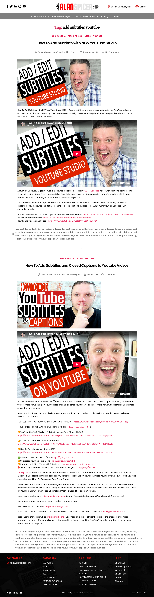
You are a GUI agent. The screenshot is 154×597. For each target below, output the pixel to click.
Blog (106, 16)
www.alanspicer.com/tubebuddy (77, 464)
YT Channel (120, 562)
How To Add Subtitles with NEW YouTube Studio (77, 43)
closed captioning (24, 232)
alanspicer (127, 229)
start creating (116, 235)
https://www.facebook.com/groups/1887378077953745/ (101, 421)
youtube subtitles (65, 238)
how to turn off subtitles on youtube (54, 541)
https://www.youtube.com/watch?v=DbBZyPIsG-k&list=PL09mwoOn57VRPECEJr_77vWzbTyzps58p (65, 435)
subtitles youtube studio (27, 238)
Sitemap (119, 581)
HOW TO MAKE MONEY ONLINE (92, 577)
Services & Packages (60, 16)
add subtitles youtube (70, 229)
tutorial (57, 547)
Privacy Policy (142, 593)
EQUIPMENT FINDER (87, 580)
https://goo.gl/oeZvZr (78, 427)
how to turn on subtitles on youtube (89, 541)
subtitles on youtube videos (40, 547)
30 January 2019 (90, 52)
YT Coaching (120, 573)
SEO (44, 573)
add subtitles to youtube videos (44, 229)
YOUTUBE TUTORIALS (52, 581)
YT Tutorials (120, 570)
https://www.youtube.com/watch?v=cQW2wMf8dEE (108, 214)
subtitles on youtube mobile (112, 544)
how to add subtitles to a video (78, 538)
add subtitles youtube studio (95, 229)
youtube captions (47, 238)
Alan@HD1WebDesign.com (55, 506)
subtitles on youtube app (57, 544)
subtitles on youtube (34, 544)
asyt (135, 229)
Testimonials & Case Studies (87, 16)
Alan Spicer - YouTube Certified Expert (59, 52)
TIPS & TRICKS (75, 36)
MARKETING (48, 562)
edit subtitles (111, 232)
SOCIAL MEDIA (59, 36)
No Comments (112, 52)
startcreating (130, 235)
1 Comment (110, 274)
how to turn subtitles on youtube (122, 541)
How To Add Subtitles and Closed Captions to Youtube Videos (77, 265)
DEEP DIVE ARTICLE (51, 584)
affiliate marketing (55, 517)
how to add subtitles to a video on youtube (113, 538)
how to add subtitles (63, 235)
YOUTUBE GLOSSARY (88, 584)
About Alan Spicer (39, 16)
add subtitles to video (50, 531)
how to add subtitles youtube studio (91, 235)
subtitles (19, 544)
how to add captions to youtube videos (34, 235)
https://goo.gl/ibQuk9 (85, 467)
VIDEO (88, 36)
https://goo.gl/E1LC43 (62, 457)
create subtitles (68, 232)
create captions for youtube (47, 232)
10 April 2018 (92, 274)
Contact (116, 16)
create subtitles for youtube (90, 232)
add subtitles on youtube (27, 531)
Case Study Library (123, 566)
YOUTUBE (97, 36)
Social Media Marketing (54, 496)
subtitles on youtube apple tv (84, 544)
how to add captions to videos (108, 534)
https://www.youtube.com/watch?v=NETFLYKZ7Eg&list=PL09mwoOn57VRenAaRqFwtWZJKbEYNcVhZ (65, 444)
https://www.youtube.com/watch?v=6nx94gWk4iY (72, 221)
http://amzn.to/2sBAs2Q (63, 461)
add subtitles (21, 229)
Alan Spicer (115, 229)
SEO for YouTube (91, 190)
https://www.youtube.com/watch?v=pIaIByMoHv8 (67, 217)
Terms (133, 593)
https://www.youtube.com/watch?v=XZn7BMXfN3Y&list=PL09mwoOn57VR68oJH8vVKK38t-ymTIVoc (65, 452)
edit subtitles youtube (128, 232)
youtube (66, 547)
